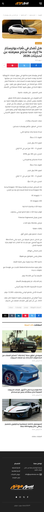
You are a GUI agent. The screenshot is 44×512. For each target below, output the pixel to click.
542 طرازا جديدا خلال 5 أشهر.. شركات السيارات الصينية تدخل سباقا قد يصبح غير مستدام (25, 391)
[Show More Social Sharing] (4, 65)
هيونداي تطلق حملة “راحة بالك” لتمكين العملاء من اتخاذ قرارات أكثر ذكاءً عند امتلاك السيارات (22, 356)
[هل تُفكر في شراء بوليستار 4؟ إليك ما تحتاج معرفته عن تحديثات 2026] (22, 29)
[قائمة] (40, 3)
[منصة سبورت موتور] (22, 3)
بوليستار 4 (18, 307)
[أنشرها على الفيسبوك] (36, 65)
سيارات (11, 307)
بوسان (26, 307)
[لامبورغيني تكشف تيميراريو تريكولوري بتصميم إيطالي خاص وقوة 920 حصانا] (22, 410)
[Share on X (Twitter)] (24, 65)
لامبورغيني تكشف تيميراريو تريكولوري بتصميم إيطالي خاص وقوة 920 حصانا (23, 425)
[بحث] (3, 3)
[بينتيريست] (12, 65)
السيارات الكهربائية (35, 307)
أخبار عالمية (38, 43)
